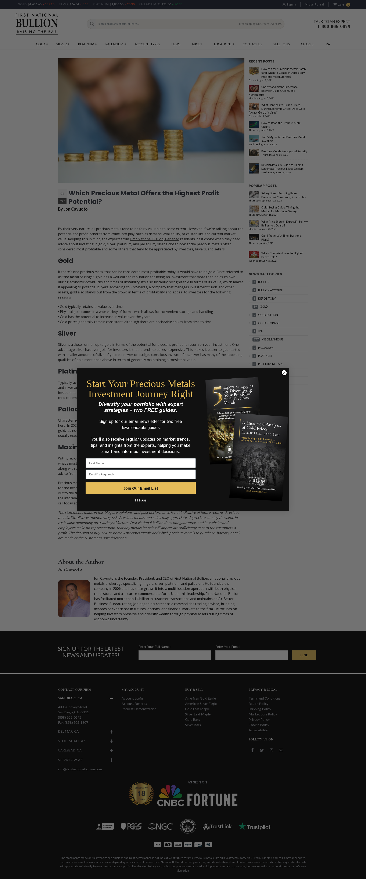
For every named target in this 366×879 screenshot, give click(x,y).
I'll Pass (141, 500)
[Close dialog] (284, 372)
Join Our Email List (140, 488)
